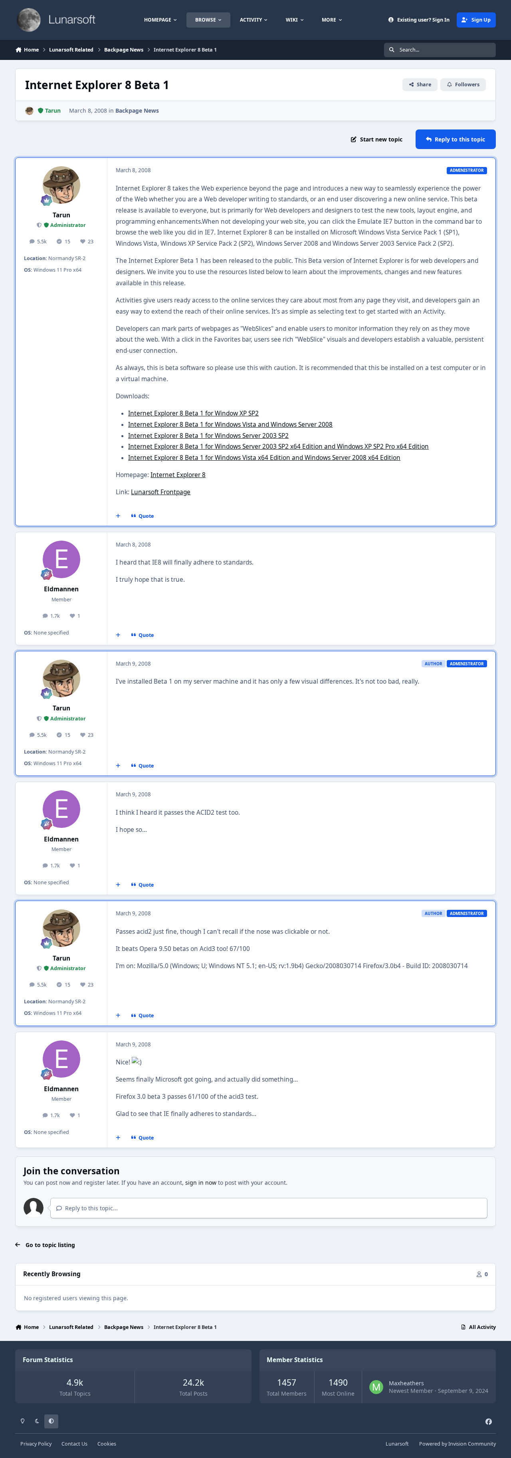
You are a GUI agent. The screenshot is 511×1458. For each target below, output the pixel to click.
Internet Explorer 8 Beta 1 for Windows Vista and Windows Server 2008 (230, 424)
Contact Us (74, 1443)
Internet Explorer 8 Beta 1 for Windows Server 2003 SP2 (208, 436)
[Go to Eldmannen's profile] (61, 559)
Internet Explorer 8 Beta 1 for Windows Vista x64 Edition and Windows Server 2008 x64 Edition (264, 458)
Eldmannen (61, 589)
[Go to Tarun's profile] (29, 111)
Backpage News (137, 110)
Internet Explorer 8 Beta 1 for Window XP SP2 (193, 413)
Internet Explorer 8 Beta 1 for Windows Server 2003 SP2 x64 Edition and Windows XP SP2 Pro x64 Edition (278, 446)
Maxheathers (406, 1383)
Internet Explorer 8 (178, 475)
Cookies (106, 1443)
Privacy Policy (35, 1443)
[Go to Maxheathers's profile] (376, 1387)
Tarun (61, 215)
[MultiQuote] (118, 516)
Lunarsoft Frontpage (160, 492)
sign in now (200, 1182)
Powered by (457, 1443)
